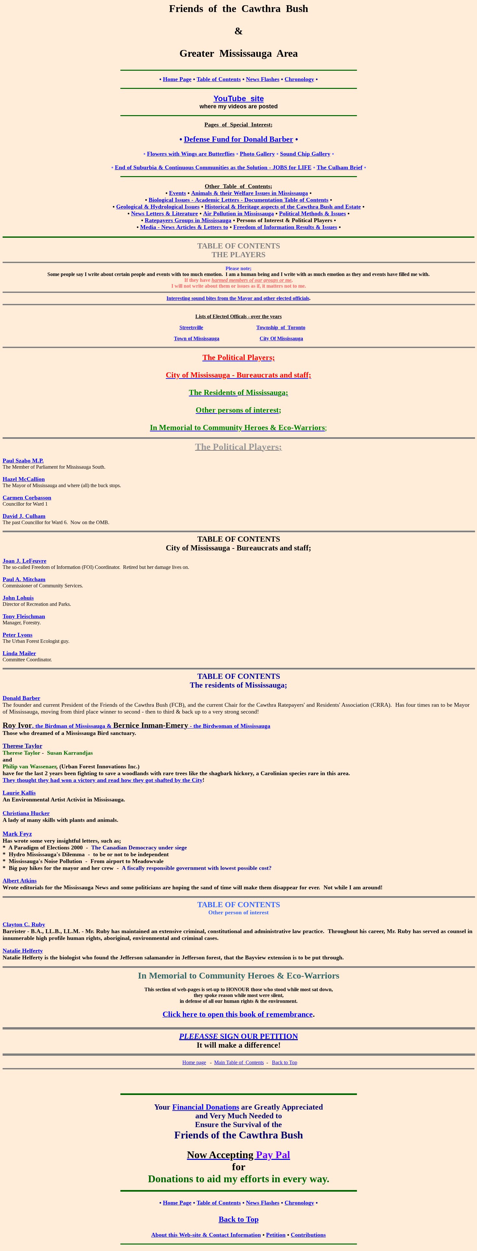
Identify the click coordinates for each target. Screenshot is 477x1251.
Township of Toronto (280, 327)
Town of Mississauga (196, 338)
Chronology (299, 79)
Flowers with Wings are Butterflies (191, 153)
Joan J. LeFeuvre (24, 561)
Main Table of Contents (239, 1062)
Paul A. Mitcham (24, 579)
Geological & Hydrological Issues (158, 206)
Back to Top (284, 1062)
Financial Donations (205, 1107)
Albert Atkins (20, 880)
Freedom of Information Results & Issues (285, 227)
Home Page (177, 79)
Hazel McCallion (24, 479)
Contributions (308, 1235)
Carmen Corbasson (27, 497)
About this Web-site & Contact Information (206, 1235)
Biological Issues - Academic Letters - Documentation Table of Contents (238, 200)
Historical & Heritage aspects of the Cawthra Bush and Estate (283, 206)
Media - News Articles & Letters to (184, 227)
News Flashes (262, 79)
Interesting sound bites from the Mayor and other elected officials (237, 298)
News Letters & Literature (164, 213)
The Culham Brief (339, 167)
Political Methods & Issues (312, 213)
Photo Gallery (257, 153)
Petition (276, 1235)
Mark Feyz (17, 833)
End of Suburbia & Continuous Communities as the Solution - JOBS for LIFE (213, 167)
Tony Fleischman (24, 616)
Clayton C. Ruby (24, 924)
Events (177, 193)
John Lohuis (18, 598)
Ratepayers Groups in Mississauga (188, 220)
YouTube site (239, 98)
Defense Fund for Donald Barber (238, 139)
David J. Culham (24, 516)
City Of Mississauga (281, 338)
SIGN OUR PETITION (238, 1036)
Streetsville (191, 327)
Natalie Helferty (23, 950)
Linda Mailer (19, 653)
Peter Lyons (17, 635)
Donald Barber (21, 698)
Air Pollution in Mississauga (238, 213)
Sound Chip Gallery (305, 153)
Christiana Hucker (26, 813)
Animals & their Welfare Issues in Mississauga (249, 193)
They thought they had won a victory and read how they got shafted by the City (102, 780)
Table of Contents (219, 79)
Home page (194, 1062)
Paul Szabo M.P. (23, 460)
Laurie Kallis (19, 792)
